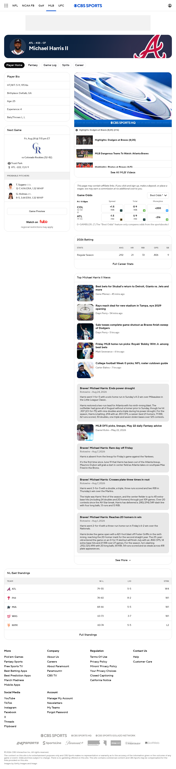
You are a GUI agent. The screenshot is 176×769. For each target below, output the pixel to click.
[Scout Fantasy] (133, 743)
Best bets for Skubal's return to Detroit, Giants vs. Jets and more (132, 288)
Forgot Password (57, 712)
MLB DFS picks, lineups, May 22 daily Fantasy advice (129, 426)
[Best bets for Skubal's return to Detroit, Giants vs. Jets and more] (85, 293)
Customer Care (142, 661)
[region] (123, 99)
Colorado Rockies (33, 157)
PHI (14, 598)
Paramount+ (54, 671)
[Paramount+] (74, 742)
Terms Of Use (98, 657)
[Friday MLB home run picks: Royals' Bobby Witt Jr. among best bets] (85, 351)
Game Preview (37, 211)
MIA (14, 607)
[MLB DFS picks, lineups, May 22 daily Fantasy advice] (85, 432)
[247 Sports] (27, 742)
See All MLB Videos (123, 172)
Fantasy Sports (13, 661)
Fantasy (33, 65)
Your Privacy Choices (103, 671)
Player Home (14, 65)
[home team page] (36, 148)
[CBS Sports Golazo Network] (115, 735)
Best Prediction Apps (17, 675)
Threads (9, 721)
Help (136, 657)
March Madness (14, 680)
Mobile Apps (12, 685)
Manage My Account (60, 698)
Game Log (49, 65)
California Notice (100, 680)
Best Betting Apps (15, 671)
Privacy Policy (98, 661)
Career (79, 65)
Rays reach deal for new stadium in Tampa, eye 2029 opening (128, 307)
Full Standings (88, 634)
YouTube (9, 698)
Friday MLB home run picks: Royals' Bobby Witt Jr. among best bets (132, 345)
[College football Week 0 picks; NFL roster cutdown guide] (85, 370)
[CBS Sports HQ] (81, 735)
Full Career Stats (123, 264)
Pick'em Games (13, 657)
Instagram (10, 707)
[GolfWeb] (152, 743)
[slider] (123, 117)
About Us (53, 657)
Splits (65, 65)
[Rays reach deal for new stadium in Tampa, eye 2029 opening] (85, 312)
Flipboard (10, 726)
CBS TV (52, 675)
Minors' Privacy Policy (103, 666)
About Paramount (58, 666)
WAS (14, 616)
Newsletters (54, 703)
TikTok (8, 703)
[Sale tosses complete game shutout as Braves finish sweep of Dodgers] (85, 331)
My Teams (53, 707)
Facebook (10, 712)
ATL (14, 589)
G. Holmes (22, 194)
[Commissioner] (97, 741)
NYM (15, 625)
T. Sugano (21, 184)
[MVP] (116, 741)
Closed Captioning (101, 675)
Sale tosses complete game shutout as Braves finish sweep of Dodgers (132, 326)
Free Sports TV (13, 666)
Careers (52, 661)
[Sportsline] (52, 742)
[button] (6, 5)
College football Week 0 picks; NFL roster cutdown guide (132, 363)
